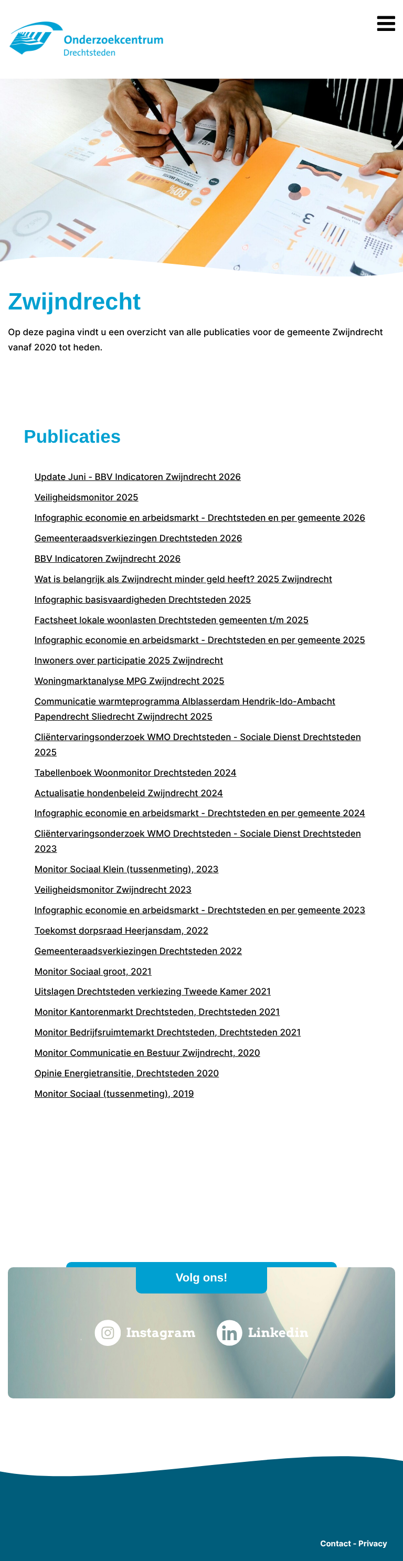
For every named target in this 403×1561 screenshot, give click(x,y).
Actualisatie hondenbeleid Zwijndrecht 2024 (129, 793)
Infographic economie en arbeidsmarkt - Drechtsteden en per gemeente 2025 (200, 640)
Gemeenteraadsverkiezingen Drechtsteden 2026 (138, 538)
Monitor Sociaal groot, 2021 (93, 972)
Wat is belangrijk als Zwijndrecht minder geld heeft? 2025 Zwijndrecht (183, 579)
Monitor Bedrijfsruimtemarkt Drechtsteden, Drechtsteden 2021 (168, 1033)
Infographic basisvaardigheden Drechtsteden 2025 (143, 600)
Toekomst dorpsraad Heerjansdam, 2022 (121, 931)
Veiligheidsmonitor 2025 (87, 498)
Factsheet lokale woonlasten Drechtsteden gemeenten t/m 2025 (172, 620)
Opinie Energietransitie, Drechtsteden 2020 (127, 1073)
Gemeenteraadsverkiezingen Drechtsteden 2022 (138, 951)
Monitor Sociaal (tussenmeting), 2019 (114, 1094)
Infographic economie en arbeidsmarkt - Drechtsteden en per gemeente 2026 (200, 518)
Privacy (372, 1543)
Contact (335, 1543)
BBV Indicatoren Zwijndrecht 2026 (108, 559)
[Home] (86, 57)
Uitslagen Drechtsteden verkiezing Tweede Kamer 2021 (153, 992)
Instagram (160, 1332)
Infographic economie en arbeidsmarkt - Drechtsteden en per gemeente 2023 (200, 910)
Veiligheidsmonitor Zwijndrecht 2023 (113, 890)
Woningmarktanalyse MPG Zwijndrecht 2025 (130, 681)
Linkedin (278, 1332)
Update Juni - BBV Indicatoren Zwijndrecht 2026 (138, 477)
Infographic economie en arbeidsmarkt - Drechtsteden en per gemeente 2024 (200, 813)
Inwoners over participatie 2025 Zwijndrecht (129, 661)
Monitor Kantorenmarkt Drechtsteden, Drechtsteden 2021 (157, 1012)
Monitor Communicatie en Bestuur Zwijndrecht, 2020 (147, 1053)
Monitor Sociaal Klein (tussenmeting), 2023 (127, 869)
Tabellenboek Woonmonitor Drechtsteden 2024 (136, 773)
